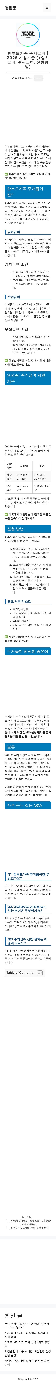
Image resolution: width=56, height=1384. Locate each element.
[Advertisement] (28, 115)
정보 (28, 1217)
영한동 (10, 7)
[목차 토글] (38, 973)
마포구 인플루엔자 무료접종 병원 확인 (29, 1228)
